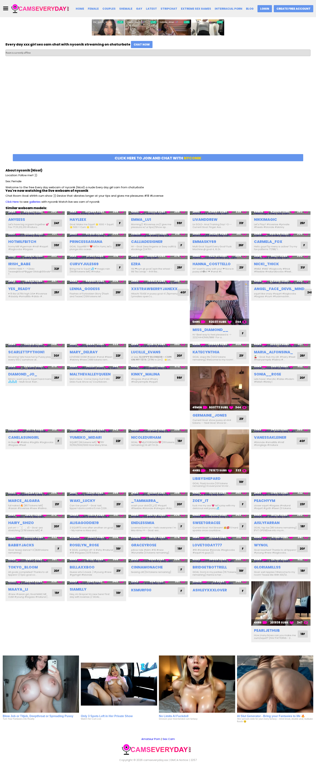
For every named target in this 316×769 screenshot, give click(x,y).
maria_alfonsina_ (273, 352)
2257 (194, 760)
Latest (151, 9)
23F (118, 245)
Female (93, 9)
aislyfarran (267, 522)
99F (179, 223)
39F (56, 245)
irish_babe (19, 264)
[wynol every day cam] (281, 538)
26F (241, 245)
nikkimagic (265, 219)
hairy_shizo (21, 522)
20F (179, 356)
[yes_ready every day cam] (35, 282)
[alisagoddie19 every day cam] (96, 516)
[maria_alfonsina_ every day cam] (281, 345)
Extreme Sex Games (196, 9)
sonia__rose (267, 374)
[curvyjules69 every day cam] (96, 257)
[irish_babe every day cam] (35, 257)
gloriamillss (267, 567)
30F (56, 356)
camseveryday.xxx (155, 760)
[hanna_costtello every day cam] (219, 257)
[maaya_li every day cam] (35, 583)
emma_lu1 (141, 219)
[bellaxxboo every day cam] (96, 561)
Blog (250, 9)
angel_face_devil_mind (279, 288)
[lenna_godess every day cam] (96, 282)
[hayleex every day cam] (96, 213)
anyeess (16, 219)
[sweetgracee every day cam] (219, 516)
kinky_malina (145, 374)
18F (180, 441)
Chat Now (142, 44)
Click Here (12, 202)
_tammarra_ (145, 500)
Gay (139, 9)
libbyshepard (207, 478)
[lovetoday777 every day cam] (219, 538)
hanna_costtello (212, 264)
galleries (35, 202)
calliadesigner (147, 241)
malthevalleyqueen (90, 374)
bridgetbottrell (210, 567)
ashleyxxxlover (210, 590)
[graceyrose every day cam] (158, 538)
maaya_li (18, 589)
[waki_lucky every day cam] (96, 494)
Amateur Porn (150, 739)
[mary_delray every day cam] (96, 345)
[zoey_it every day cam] (219, 494)
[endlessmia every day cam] (158, 516)
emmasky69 (204, 241)
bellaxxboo (82, 567)
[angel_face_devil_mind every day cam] (281, 282)
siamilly (78, 589)
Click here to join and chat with (158, 158)
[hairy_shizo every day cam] (35, 516)
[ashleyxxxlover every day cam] (219, 583)
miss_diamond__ (210, 329)
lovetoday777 (207, 545)
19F (180, 549)
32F (56, 269)
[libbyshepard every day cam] (219, 451)
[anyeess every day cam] (35, 213)
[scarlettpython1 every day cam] (35, 345)
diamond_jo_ (22, 374)
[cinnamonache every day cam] (158, 561)
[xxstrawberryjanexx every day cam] (158, 282)
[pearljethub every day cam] (281, 603)
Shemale (125, 9)
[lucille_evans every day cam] (158, 345)
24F (56, 223)
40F (183, 292)
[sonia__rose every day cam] (281, 368)
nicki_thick (266, 264)
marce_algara (24, 500)
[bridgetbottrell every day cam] (219, 561)
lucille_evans (146, 352)
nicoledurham (146, 437)
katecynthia (206, 352)
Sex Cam (169, 739)
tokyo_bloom (23, 567)
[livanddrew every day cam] (219, 213)
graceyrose (143, 545)
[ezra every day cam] (158, 257)
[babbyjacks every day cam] (35, 538)
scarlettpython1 (26, 352)
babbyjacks (21, 545)
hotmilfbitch (22, 241)
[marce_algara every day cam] (35, 494)
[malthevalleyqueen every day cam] (96, 368)
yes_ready (19, 288)
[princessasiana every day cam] (96, 235)
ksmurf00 (141, 590)
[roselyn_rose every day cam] (96, 538)
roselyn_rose (84, 545)
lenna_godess (85, 288)
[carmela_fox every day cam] (281, 235)
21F (241, 267)
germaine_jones (210, 415)
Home (80, 9)
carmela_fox (268, 241)
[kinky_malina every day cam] (158, 368)
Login (264, 9)
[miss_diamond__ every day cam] (219, 303)
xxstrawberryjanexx (154, 288)
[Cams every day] (41, 8)
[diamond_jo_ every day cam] (35, 368)
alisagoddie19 (84, 522)
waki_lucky (82, 500)
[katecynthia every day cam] (219, 345)
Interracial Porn (228, 9)
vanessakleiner (270, 437)
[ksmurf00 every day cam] (158, 583)
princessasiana (86, 241)
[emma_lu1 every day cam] (158, 213)
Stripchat (169, 9)
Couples (109, 9)
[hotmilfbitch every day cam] (35, 235)
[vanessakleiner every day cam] (281, 431)
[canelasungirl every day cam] (35, 431)
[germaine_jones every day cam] (219, 388)
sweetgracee (206, 522)
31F (241, 223)
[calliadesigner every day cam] (158, 235)
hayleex (78, 219)
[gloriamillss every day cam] (281, 561)
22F (118, 356)
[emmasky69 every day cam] (219, 235)
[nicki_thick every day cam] (281, 257)
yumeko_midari (86, 437)
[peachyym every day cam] (281, 494)
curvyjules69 (84, 264)
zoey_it (200, 500)
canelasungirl (23, 437)
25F (302, 223)
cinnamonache (147, 567)
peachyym (264, 500)
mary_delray (84, 352)
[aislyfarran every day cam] (281, 516)
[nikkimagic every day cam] (281, 213)
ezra (135, 264)
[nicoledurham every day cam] (158, 431)
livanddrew (205, 219)
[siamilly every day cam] (96, 583)
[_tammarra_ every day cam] (158, 494)
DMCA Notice (179, 760)
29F (179, 267)
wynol (261, 545)
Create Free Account (293, 9)
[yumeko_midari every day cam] (96, 431)
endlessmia (142, 522)
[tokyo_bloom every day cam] (35, 561)
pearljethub (267, 630)
